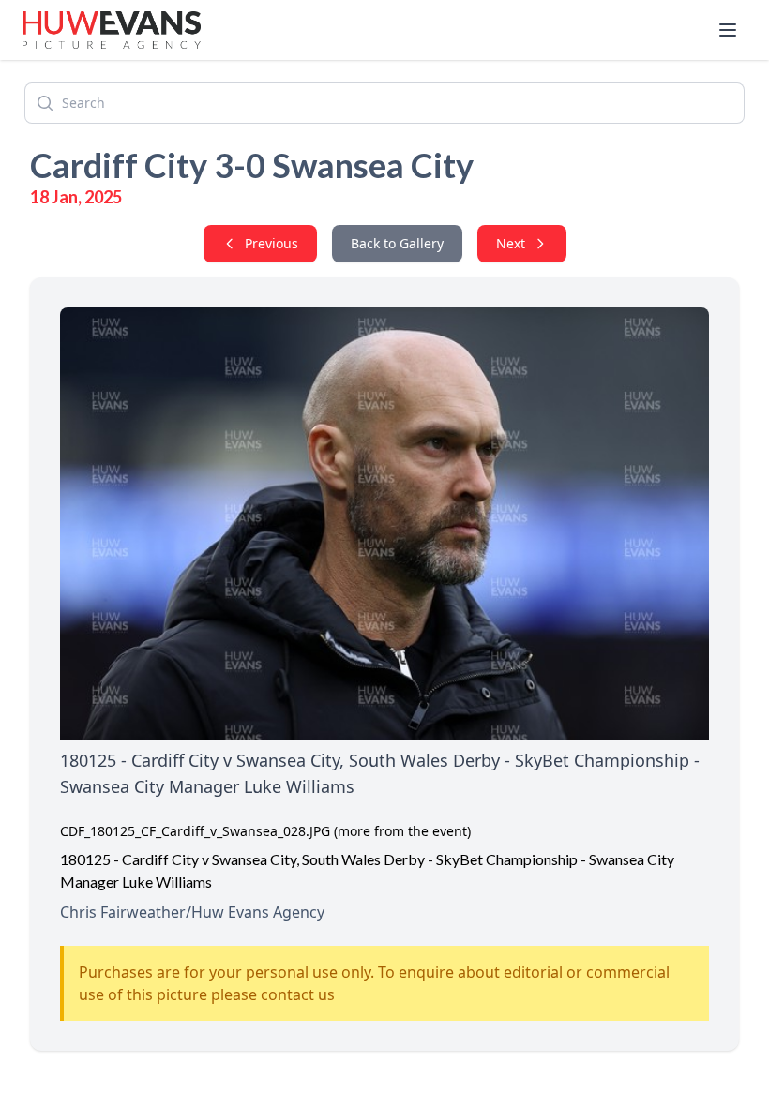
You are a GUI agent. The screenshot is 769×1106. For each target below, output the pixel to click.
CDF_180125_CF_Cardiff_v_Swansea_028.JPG (195, 831)
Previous (271, 243)
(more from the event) (402, 831)
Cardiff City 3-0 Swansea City (252, 165)
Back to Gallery (397, 243)
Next (510, 243)
